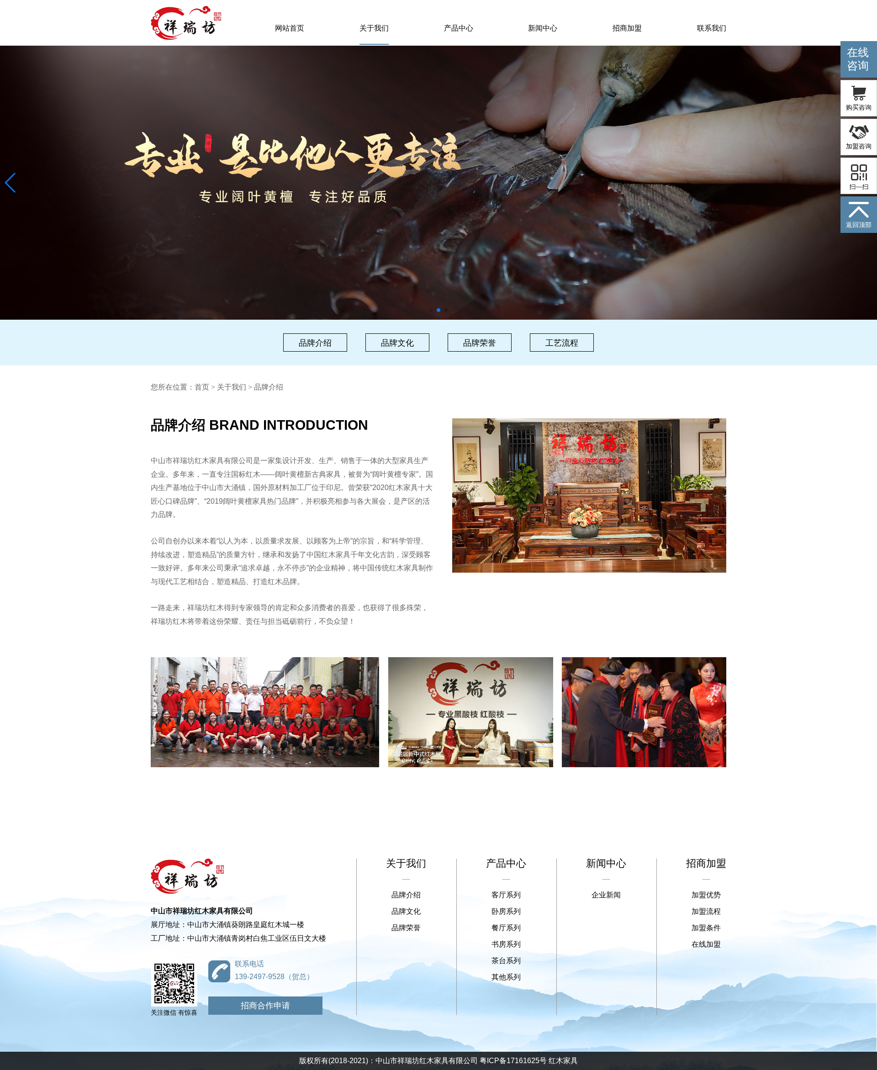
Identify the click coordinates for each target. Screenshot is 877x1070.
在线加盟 (706, 944)
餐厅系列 (506, 928)
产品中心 (458, 28)
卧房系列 (506, 911)
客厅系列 (506, 895)
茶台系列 (506, 961)
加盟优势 (706, 895)
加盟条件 (706, 928)
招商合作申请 (265, 1005)
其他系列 (506, 977)
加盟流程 (706, 911)
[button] (11, 183)
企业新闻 (606, 895)
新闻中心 (542, 28)
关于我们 (374, 28)
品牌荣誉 (479, 343)
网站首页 (289, 28)
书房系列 (506, 944)
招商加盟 (627, 28)
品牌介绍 (315, 343)
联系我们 (711, 28)
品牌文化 (397, 343)
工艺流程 (561, 343)
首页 (202, 387)
